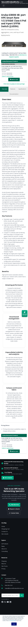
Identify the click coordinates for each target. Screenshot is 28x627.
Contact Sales (15, 513)
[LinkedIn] (10, 602)
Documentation (14, 94)
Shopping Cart (5, 529)
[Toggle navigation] (3, 5)
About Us (4, 549)
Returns (3, 563)
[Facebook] (2, 602)
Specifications (22, 89)
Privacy (3, 569)
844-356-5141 (15, 505)
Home (3, 526)
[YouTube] (8, 602)
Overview (4, 89)
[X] (5, 602)
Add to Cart (14, 79)
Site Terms (4, 566)
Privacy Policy (13, 620)
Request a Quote (15, 509)
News (3, 546)
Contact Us (4, 531)
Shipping (3, 561)
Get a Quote (8, 478)
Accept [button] (14, 624)
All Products (4, 544)
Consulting (4, 551)
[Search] (22, 595)
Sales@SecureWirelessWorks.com (14, 588)
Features (12, 89)
